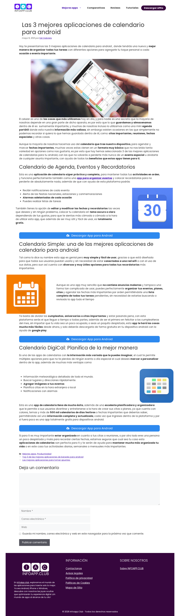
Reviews (115, 7)
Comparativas (96, 7)
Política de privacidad (79, 578)
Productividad (44, 453)
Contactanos (74, 568)
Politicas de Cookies (78, 583)
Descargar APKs (153, 8)
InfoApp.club (23, 582)
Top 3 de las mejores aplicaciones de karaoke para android (52, 457)
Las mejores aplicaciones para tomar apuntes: (46, 460)
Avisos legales (74, 573)
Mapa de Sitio (74, 587)
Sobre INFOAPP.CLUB (131, 568)
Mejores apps (70, 7)
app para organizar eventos (94, 178)
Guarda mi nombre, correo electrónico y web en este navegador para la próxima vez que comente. (83, 533)
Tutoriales (132, 7)
